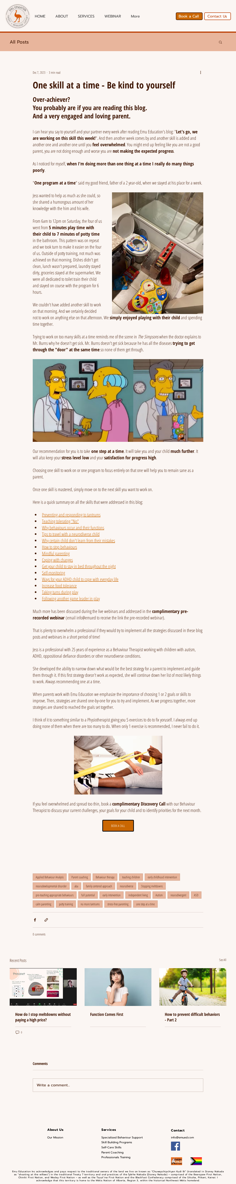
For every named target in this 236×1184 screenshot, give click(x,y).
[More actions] (200, 72)
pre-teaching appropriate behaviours (55, 895)
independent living (138, 895)
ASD (196, 895)
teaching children (131, 877)
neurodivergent (178, 895)
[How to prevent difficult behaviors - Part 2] (192, 987)
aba (76, 886)
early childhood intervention (162, 877)
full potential (88, 895)
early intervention (112, 895)
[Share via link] (46, 920)
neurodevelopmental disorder (51, 886)
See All (222, 960)
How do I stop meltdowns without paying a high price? (43, 1017)
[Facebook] (175, 1146)
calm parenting (43, 904)
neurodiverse (126, 886)
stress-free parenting (117, 904)
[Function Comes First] (118, 987)
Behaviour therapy (105, 877)
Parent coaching (79, 877)
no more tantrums (90, 904)
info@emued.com (182, 1137)
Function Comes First (106, 1014)
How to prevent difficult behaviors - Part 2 (192, 1017)
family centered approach (99, 886)
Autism (159, 895)
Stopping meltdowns (152, 886)
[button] (220, 42)
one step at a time (145, 904)
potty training (66, 904)
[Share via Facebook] (35, 920)
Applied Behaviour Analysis (50, 877)
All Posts (19, 42)
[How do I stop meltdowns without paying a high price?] (43, 987)
